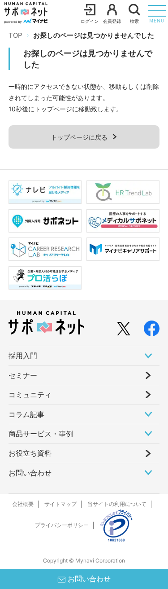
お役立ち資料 (30, 452)
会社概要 (23, 504)
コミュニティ (30, 394)
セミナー (23, 375)
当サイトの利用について (116, 504)
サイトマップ (60, 504)
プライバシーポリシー (62, 525)
